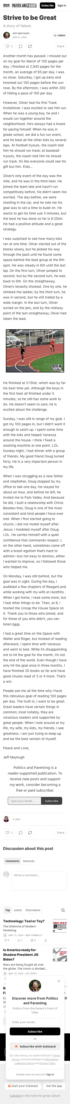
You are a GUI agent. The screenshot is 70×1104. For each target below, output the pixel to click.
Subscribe (47, 5)
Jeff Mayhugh (20, 33)
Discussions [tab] (33, 910)
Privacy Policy (47, 1063)
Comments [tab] (12, 861)
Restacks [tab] (28, 861)
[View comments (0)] (20, 46)
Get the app (54, 1086)
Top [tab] (7, 910)
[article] (35, 931)
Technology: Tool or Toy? (24, 921)
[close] (59, 981)
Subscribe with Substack (38, 1046)
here (15, 624)
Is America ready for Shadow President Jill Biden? (20, 954)
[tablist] (20, 861)
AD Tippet (31, 973)
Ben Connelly (34, 935)
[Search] (63, 910)
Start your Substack (24, 1086)
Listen (61, 35)
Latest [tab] (18, 910)
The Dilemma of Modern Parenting (19, 928)
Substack (16, 1096)
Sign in (62, 5)
